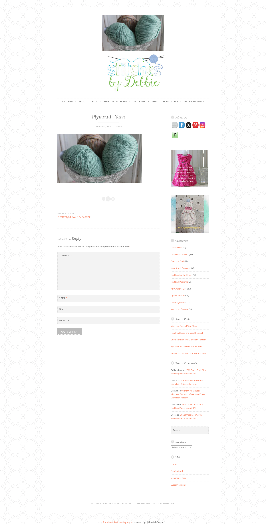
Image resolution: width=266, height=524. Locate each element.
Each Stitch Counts (145, 101)
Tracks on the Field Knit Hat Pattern (188, 353)
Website (64, 320)
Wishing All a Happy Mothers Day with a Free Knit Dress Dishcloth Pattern (188, 394)
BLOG (95, 101)
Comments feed (178, 477)
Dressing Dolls (178, 261)
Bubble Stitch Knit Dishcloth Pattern (188, 339)
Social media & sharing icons (118, 522)
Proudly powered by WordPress (111, 503)
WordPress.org (178, 484)
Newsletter (170, 101)
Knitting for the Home (181, 275)
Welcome (67, 101)
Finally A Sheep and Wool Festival (187, 332)
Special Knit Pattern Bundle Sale (186, 346)
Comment (65, 255)
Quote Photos (178, 295)
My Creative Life (179, 288)
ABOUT (83, 101)
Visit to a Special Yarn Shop (184, 326)
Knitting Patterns (115, 101)
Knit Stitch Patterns (180, 268)
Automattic (167, 503)
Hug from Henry (193, 101)
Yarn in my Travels (179, 309)
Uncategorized (178, 302)
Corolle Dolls (177, 247)
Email (63, 309)
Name (63, 298)
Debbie (118, 126)
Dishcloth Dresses (180, 254)
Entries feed (177, 471)
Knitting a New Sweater (73, 215)
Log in (174, 464)
